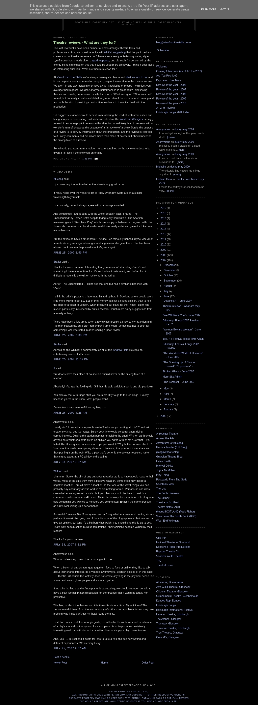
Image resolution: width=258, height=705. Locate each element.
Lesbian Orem (164, 179)
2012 (163, 234)
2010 (163, 244)
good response (100, 60)
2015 (163, 218)
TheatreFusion (164, 565)
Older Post (148, 662)
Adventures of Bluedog (169, 442)
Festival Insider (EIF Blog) (171, 447)
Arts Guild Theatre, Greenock (173, 586)
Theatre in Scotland (167, 502)
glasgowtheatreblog (167, 451)
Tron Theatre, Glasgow (169, 632)
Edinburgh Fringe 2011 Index (172, 112)
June (167, 296)
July (166, 291)
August (168, 285)
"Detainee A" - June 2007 (177, 300)
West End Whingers (131, 119)
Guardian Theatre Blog (169, 456)
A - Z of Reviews (166, 107)
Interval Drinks (164, 465)
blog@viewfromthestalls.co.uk (173, 42)
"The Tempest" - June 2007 (179, 381)
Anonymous (163, 129)
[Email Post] (96, 159)
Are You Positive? (166, 75)
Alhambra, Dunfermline (169, 582)
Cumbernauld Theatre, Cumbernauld (177, 595)
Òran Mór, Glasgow (167, 637)
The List (161, 488)
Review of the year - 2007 (171, 89)
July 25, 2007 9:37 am (69, 648)
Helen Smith (163, 461)
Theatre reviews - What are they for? (84, 42)
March (168, 399)
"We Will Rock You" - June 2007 (181, 315)
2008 (163, 255)
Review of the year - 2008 (171, 93)
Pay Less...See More (168, 80)
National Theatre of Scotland (172, 542)
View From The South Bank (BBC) (176, 516)
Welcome (161, 66)
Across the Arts (165, 438)
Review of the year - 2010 (171, 103)
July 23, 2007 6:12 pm (70, 544)
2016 (163, 213)
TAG (158, 560)
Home (104, 662)
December (170, 264)
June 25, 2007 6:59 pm (70, 252)
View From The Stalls (69, 77)
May (167, 388)
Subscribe (163, 50)
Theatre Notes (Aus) (168, 506)
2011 (163, 239)
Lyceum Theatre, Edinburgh (172, 614)
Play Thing (162, 474)
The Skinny (163, 497)
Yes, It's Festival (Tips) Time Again (183, 338)
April (167, 393)
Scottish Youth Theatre (169, 556)
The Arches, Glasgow (168, 618)
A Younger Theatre (167, 433)
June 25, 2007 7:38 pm (70, 335)
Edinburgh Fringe (166, 605)
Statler (57, 261)
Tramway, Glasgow (167, 623)
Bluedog (58, 178)
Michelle (161, 166)
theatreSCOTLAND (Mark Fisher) (175, 511)
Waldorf (57, 471)
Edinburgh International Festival (174, 609)
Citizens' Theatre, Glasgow (171, 591)
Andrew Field (120, 349)
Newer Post (60, 662)
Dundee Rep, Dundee (168, 600)
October (169, 275)
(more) (171, 137)
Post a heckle (61, 656)
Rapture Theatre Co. (168, 551)
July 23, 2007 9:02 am (69, 462)
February (169, 404)
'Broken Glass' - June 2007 (178, 371)
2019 (163, 207)
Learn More (208, 9)
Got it (224, 9)
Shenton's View (165, 484)
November (170, 270)
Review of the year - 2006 (171, 84)
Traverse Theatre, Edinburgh (172, 628)
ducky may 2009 (184, 129)
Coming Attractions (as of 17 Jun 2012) (179, 71)
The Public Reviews (167, 493)
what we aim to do (136, 77)
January (169, 409)
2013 (163, 228)
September (170, 280)
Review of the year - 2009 (171, 98)
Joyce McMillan (165, 470)
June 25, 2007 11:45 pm (71, 359)
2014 (163, 223)
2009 (163, 249)
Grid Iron (161, 537)
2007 (163, 260)
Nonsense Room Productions (173, 546)
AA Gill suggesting (115, 52)
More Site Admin (172, 376)
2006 (163, 415)
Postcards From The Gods (171, 479)
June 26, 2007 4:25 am (70, 412)
